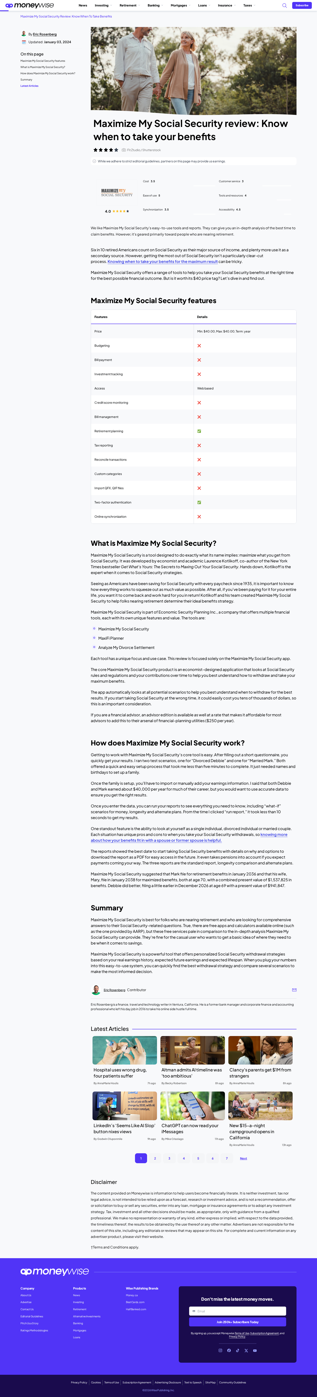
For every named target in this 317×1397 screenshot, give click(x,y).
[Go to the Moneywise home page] (29, 5)
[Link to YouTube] (255, 1350)
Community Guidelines (232, 1382)
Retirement (128, 5)
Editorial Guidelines (31, 1316)
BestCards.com (135, 1302)
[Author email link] (294, 990)
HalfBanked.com (136, 1309)
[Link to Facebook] (229, 1350)
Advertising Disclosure (168, 1382)
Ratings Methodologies (34, 1330)
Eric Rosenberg (45, 34)
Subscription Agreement (264, 1333)
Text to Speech (193, 1382)
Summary (26, 79)
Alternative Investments (86, 1316)
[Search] (284, 5)
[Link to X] (246, 1350)
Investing (101, 5)
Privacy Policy (237, 1336)
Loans (202, 5)
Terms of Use (242, 1333)
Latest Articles (29, 85)
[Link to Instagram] (220, 1350)
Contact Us (27, 1309)
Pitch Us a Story (29, 1323)
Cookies (96, 1382)
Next (243, 1158)
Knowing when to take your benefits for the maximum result (163, 261)
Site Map (210, 1382)
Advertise (25, 1302)
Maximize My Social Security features (42, 60)
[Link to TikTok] (237, 1350)
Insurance (225, 5)
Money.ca (132, 1295)
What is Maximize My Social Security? (42, 67)
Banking (154, 5)
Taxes (247, 5)
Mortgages (179, 5)
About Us (25, 1295)
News (83, 5)
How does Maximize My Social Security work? (47, 73)
